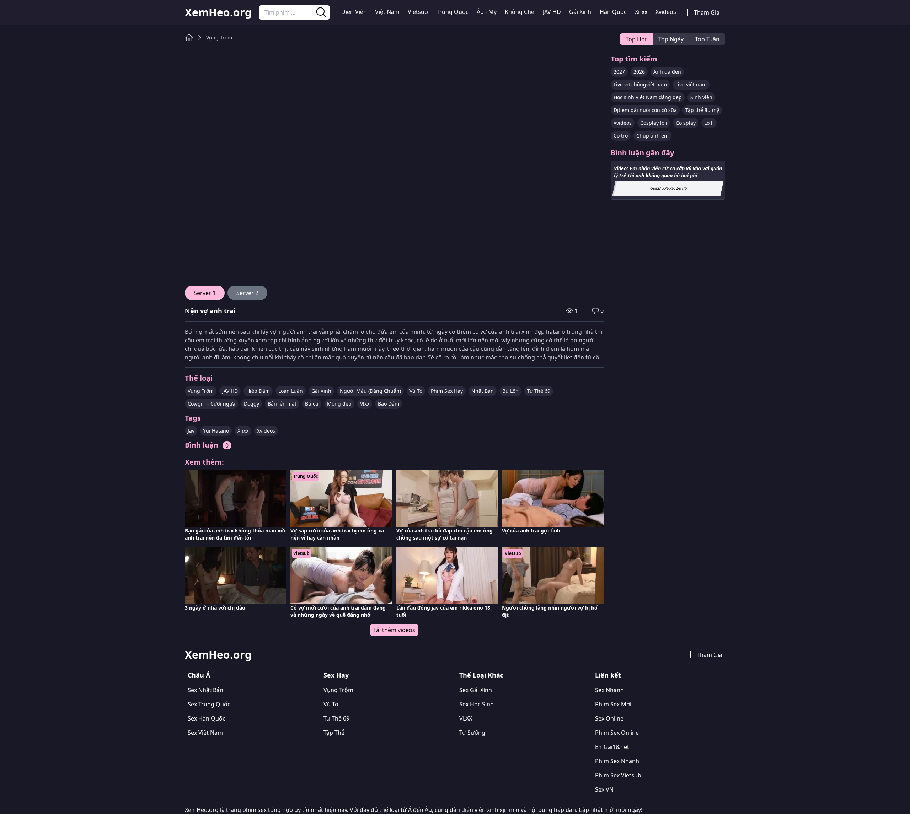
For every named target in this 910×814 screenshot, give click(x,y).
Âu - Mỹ (487, 12)
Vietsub (418, 12)
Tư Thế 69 (538, 390)
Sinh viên (701, 97)
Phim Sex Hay (447, 390)
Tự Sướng (472, 733)
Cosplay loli (653, 122)
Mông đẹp (339, 403)
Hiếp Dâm (258, 390)
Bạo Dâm (388, 403)
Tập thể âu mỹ (702, 110)
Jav (191, 430)
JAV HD (552, 12)
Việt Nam (387, 12)
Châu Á (199, 675)
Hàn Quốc (613, 12)
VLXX (465, 718)
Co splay (686, 122)
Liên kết (608, 675)
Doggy (251, 403)
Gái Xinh (580, 12)
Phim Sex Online (617, 733)
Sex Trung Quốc (209, 704)
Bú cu (311, 403)
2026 (639, 71)
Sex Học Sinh (476, 704)
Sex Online (609, 718)
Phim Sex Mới (613, 704)
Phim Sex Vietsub (618, 775)
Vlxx (364, 403)
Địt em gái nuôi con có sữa (645, 110)
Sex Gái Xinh (475, 690)
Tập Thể (333, 733)
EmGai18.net (612, 747)
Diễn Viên (354, 12)
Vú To (416, 390)
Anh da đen (667, 71)
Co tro (621, 135)
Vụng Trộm (219, 37)
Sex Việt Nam (205, 733)
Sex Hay (336, 675)
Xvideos (665, 12)
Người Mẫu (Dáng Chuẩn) (370, 390)
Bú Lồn (510, 390)
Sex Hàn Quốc (206, 718)
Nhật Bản (482, 390)
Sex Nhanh (609, 690)
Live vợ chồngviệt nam (640, 84)
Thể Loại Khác (481, 675)
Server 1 (205, 293)
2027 (619, 71)
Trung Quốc (453, 12)
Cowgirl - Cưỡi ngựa (211, 403)
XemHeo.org (218, 12)
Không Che (519, 12)
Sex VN (604, 789)
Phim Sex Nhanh (617, 761)
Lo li (709, 122)
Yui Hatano (216, 430)
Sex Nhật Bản (205, 690)
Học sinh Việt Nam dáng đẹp (648, 97)
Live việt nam (691, 84)
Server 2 (247, 293)
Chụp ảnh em (652, 135)
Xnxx (641, 12)
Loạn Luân (290, 390)
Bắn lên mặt (282, 403)
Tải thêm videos (394, 630)
